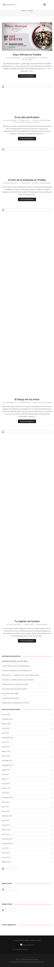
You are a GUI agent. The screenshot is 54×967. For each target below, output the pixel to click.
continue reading (27, 76)
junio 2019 (5, 742)
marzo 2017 (6, 784)
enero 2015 (6, 834)
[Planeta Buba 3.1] (10, 4)
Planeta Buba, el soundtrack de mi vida (15, 703)
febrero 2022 (6, 724)
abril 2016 (5, 807)
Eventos (44, 58)
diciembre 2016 (7, 797)
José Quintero (14, 58)
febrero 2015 (6, 830)
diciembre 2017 (7, 760)
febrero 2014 (6, 862)
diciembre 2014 (7, 839)
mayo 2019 (6, 747)
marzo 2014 (6, 857)
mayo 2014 (6, 853)
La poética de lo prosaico (10, 698)
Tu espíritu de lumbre (27, 621)
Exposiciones (27, 60)
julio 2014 (5, 848)
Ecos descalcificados (27, 117)
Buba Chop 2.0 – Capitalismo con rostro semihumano (20, 675)
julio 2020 (5, 733)
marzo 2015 (6, 825)
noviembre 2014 (7, 843)
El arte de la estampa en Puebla (27, 180)
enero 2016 (6, 811)
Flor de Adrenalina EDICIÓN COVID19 (14, 689)
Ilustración (19, 122)
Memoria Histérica (32, 122)
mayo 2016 (6, 802)
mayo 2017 (6, 774)
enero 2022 (6, 728)
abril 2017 (5, 779)
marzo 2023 (6, 714)
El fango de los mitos (27, 399)
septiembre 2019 (8, 737)
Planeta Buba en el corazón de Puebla (15, 684)
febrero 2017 (6, 788)
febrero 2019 (6, 751)
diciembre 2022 (7, 719)
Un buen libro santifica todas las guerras (16, 666)
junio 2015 (5, 820)
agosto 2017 (6, 770)
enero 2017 (6, 793)
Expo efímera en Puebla (27, 54)
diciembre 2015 (7, 816)
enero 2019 (6, 756)
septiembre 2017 (8, 765)
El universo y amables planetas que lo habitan (18, 680)
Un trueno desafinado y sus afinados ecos (16, 670)
